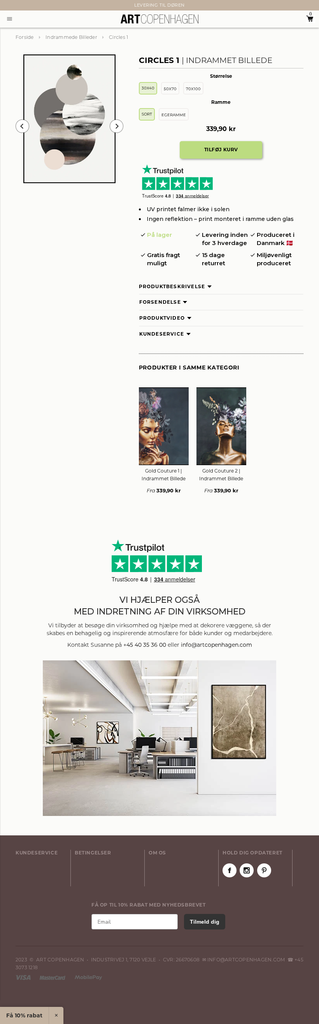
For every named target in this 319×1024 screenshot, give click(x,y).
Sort (147, 114)
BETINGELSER (93, 853)
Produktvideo (162, 318)
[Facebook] (230, 870)
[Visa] (24, 977)
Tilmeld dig (204, 922)
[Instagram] (247, 870)
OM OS (157, 853)
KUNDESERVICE (37, 853)
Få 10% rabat (24, 1015)
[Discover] (88, 977)
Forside (25, 37)
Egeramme (173, 114)
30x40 (148, 88)
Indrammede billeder (71, 37)
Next (19, 5)
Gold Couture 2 (221, 474)
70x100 (193, 88)
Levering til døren (159, 5)
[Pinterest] (264, 870)
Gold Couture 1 (164, 474)
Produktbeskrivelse (172, 286)
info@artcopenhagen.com (216, 644)
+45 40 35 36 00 (144, 644)
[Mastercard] (53, 977)
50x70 (170, 88)
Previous (22, 126)
